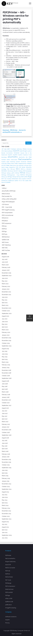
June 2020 (5, 321)
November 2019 (6, 340)
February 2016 (6, 454)
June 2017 (5, 413)
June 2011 (4, 532)
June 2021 (5, 297)
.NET (2, 149)
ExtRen (8, 159)
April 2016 (5, 448)
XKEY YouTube (6, 250)
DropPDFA (15, 154)
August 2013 (5, 521)
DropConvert (4, 154)
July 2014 (4, 494)
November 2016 (6, 429)
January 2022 (5, 289)
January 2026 (5, 270)
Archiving (29, 149)
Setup (20, 178)
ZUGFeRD (7, 182)
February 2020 (6, 332)
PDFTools (19, 176)
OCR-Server (5, 204)
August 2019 (5, 348)
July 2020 (4, 319)
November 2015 (6, 462)
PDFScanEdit (29, 175)
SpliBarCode (5, 239)
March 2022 (5, 283)
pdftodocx (8, 605)
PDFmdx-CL (29, 173)
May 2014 (4, 500)
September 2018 (6, 378)
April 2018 (5, 389)
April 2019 (5, 359)
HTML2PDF (4, 163)
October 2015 (6, 465)
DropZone (25, 154)
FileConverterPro (25, 159)
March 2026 (5, 264)
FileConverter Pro (7, 196)
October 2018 (6, 375)
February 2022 (6, 286)
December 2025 (6, 273)
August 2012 (5, 527)
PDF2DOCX (29, 169)
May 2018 (4, 386)
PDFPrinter (8, 555)
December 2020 (6, 308)
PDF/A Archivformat (7, 215)
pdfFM (12, 173)
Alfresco (25, 149)
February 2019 (6, 364)
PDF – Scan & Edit (7, 207)
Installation (29, 163)
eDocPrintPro (13, 157)
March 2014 (5, 505)
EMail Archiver (6, 193)
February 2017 (6, 424)
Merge (6, 167)
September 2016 (6, 435)
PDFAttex (20, 171)
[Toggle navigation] (29, 3)
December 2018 (6, 370)
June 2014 (5, 497)
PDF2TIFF (16, 171)
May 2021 (4, 300)
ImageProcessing (10, 608)
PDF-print (12, 169)
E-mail (30, 154)
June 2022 (5, 278)
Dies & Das (28, 153)
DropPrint (20, 154)
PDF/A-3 (23, 169)
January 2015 (5, 481)
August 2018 (5, 381)
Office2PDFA (29, 167)
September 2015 (6, 467)
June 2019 (5, 354)
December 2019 (6, 337)
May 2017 (4, 416)
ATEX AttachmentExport (7, 151)
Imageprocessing (22, 163)
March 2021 (5, 305)
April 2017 (4, 419)
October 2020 (6, 310)
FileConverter (14, 159)
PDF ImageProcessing (8, 210)
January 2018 (5, 397)
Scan (5, 178)
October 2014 (6, 486)
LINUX (30, 165)
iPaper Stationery (10, 561)
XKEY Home (5, 242)
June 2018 (5, 383)
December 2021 (6, 292)
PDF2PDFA (4, 171)
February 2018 (6, 394)
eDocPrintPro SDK (23, 157)
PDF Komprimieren (7, 212)
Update (26, 180)
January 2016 (5, 456)
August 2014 (5, 492)
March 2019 (5, 362)
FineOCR (3, 161)
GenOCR (18, 161)
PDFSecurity (4, 176)
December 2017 (6, 400)
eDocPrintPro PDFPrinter (9, 191)
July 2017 (4, 411)
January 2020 (5, 335)
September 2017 (6, 405)
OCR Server (22, 167)
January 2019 (5, 367)
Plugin (30, 176)
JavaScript (21, 165)
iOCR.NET (3, 165)
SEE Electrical (5, 237)
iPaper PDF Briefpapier (8, 201)
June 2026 (5, 262)
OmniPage (3, 169)
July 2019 (4, 351)
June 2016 (5, 443)
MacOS (3, 167)
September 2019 (6, 346)
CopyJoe (22, 153)
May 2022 (4, 281)
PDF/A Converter (10, 568)
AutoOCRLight (23, 151)
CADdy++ (4, 188)
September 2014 (6, 489)
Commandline (9, 153)
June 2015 (5, 470)
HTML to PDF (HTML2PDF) (9, 199)
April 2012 (4, 530)
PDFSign (10, 176)
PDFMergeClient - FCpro (13, 175)
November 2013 (6, 513)
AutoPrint (29, 151)
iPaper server (13, 165)
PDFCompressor (27, 171)
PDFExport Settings (6, 173)
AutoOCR (16, 151)
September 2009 (7, 535)
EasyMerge (4, 157)
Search (28, 143)
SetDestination (15, 178)
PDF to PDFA (24, 176)
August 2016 (5, 438)
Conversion (16, 153)
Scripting (9, 178)
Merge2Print (12, 167)
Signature (24, 178)
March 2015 (5, 475)
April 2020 (5, 327)
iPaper (7, 165)
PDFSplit (14, 176)
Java (17, 165)
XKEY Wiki (5, 247)
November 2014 (6, 483)
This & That (21, 180)
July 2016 (4, 440)
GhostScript (23, 161)
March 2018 (5, 392)
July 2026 (4, 259)
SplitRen (16, 180)
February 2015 (6, 478)
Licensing (26, 165)
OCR (17, 167)
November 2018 (6, 373)
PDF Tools (8, 580)
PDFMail (17, 173)
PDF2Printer (10, 171)
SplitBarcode (11, 180)
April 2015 (4, 473)
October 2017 (6, 402)
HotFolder (29, 161)
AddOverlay (19, 149)
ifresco (9, 163)
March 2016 (5, 451)
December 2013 (6, 511)
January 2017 (5, 427)
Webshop (29, 318)
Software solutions (10, 617)
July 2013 (4, 524)
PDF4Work (5, 220)
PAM (8, 169)
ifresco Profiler (14, 163)
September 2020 (7, 313)
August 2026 (5, 256)
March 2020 (5, 329)
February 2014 (6, 508)
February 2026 (6, 267)
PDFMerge (3, 175)
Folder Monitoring (10, 161)
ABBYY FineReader (11, 149)
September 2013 (6, 519)
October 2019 (6, 343)
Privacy (7, 623)
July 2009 (4, 538)
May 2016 (4, 446)
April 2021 (4, 302)
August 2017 (5, 408)
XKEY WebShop (6, 245)
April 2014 (5, 502)
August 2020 (5, 316)
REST (2, 178)
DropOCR (10, 154)
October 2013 (6, 516)
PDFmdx (22, 173)
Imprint (7, 620)
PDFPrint (22, 175)
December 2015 (6, 459)
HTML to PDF (8, 598)
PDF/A (18, 169)
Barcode (3, 153)
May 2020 (4, 324)
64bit (5, 149)
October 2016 (6, 432)
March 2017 (5, 421)
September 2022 (6, 275)
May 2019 (4, 356)
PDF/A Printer (9, 577)
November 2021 (6, 294)
